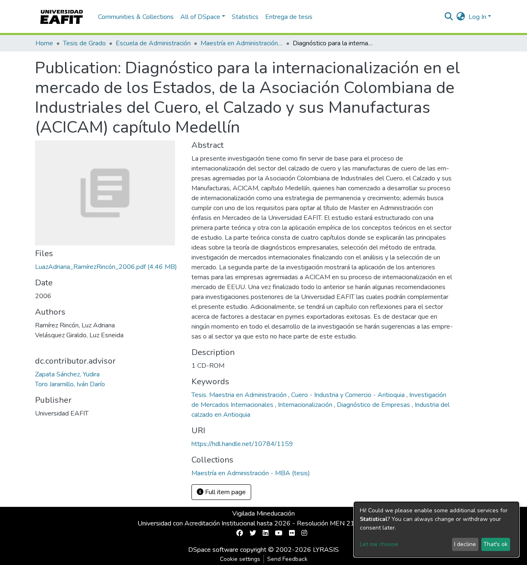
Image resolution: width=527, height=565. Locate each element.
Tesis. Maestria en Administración (239, 394)
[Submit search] (449, 17)
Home (44, 43)
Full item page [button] (224, 492)
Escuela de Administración (153, 43)
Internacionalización (306, 404)
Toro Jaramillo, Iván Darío (70, 384)
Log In (477, 16)
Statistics (245, 16)
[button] (461, 17)
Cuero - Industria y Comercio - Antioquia (348, 394)
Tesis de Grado (84, 43)
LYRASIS (326, 549)
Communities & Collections (136, 16)
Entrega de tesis (288, 16)
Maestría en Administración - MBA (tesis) (242, 43)
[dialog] (436, 529)
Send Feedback (287, 559)
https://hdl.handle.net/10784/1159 (242, 443)
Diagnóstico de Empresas (374, 404)
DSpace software (213, 549)
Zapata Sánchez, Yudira (67, 374)
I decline (465, 544)
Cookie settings (240, 559)
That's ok (495, 544)
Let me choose (379, 544)
